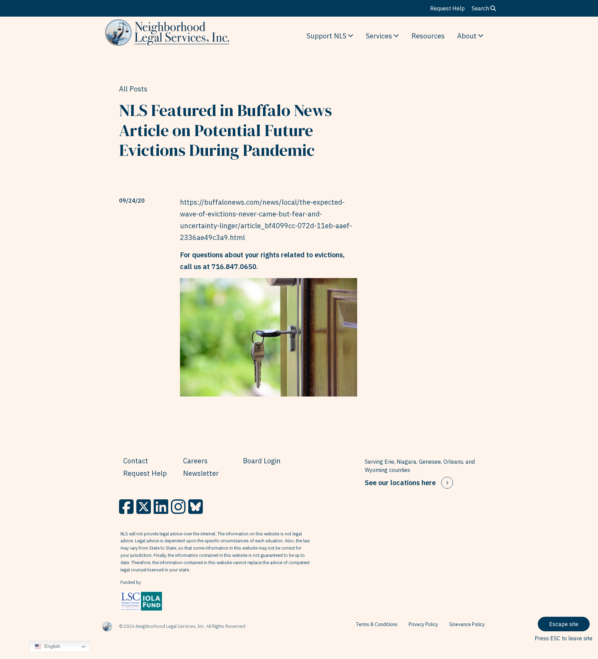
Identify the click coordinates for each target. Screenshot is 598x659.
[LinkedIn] (161, 506)
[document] (268, 219)
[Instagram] (178, 506)
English (51, 646)
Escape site (563, 624)
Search (481, 8)
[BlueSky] (195, 506)
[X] (143, 506)
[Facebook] (126, 506)
